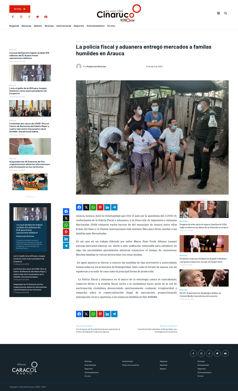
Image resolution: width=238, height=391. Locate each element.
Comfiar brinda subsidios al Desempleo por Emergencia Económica (157, 330)
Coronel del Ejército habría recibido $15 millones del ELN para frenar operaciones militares (29, 55)
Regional (12, 50)
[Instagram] (21, 16)
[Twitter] (37, 16)
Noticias (85, 41)
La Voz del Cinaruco (26, 387)
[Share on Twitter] (86, 207)
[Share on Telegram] (114, 207)
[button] (226, 13)
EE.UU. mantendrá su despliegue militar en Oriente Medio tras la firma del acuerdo (200, 294)
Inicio (78, 41)
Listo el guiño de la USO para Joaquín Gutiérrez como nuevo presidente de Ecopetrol (28, 91)
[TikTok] (29, 16)
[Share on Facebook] (79, 207)
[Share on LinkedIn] (107, 207)
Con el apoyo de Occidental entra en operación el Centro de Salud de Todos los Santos (98, 330)
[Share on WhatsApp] (93, 207)
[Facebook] (12, 16)
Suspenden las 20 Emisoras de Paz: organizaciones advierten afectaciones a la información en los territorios (29, 164)
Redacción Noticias (25, 236)
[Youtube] (45, 16)
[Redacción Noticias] (79, 66)
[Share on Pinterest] (100, 207)
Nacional (12, 85)
